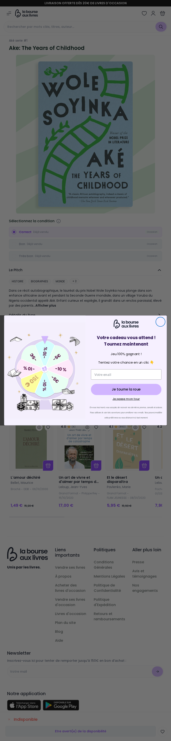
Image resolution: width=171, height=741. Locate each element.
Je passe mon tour (126, 399)
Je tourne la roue (126, 389)
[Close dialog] (160, 322)
